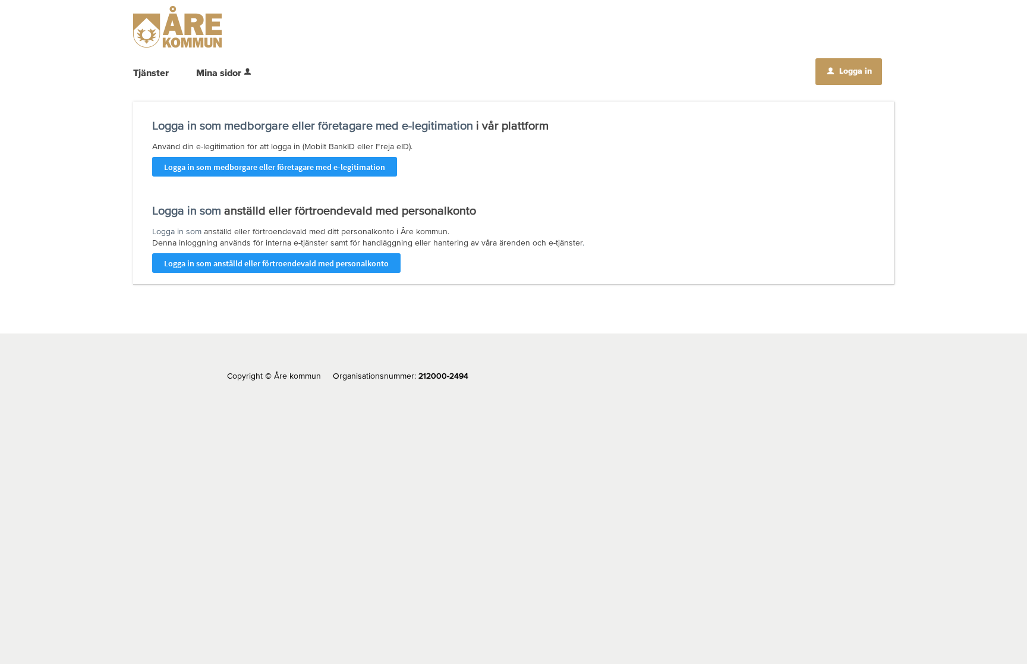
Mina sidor (218, 72)
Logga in (849, 70)
